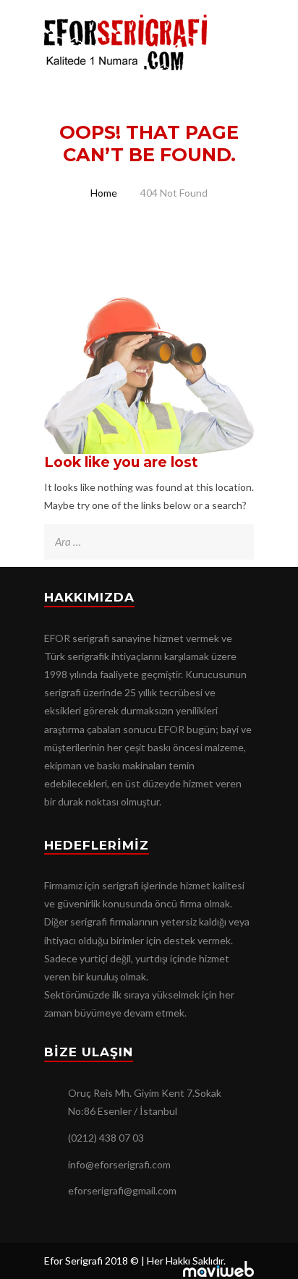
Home (103, 193)
